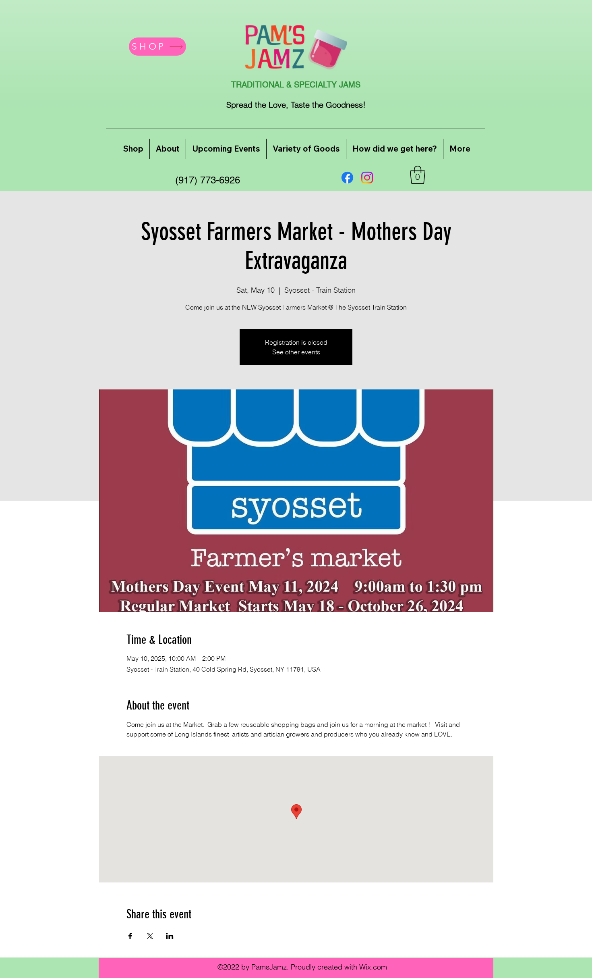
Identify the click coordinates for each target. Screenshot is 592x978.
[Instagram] (367, 177)
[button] (417, 175)
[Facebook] (347, 177)
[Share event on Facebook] (130, 936)
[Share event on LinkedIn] (170, 936)
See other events (296, 352)
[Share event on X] (150, 936)
